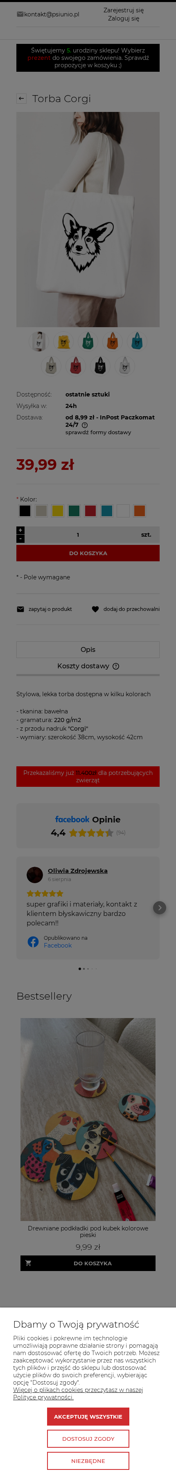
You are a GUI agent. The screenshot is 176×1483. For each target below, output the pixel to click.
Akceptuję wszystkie (88, 1416)
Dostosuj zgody (88, 1438)
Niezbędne (88, 1461)
